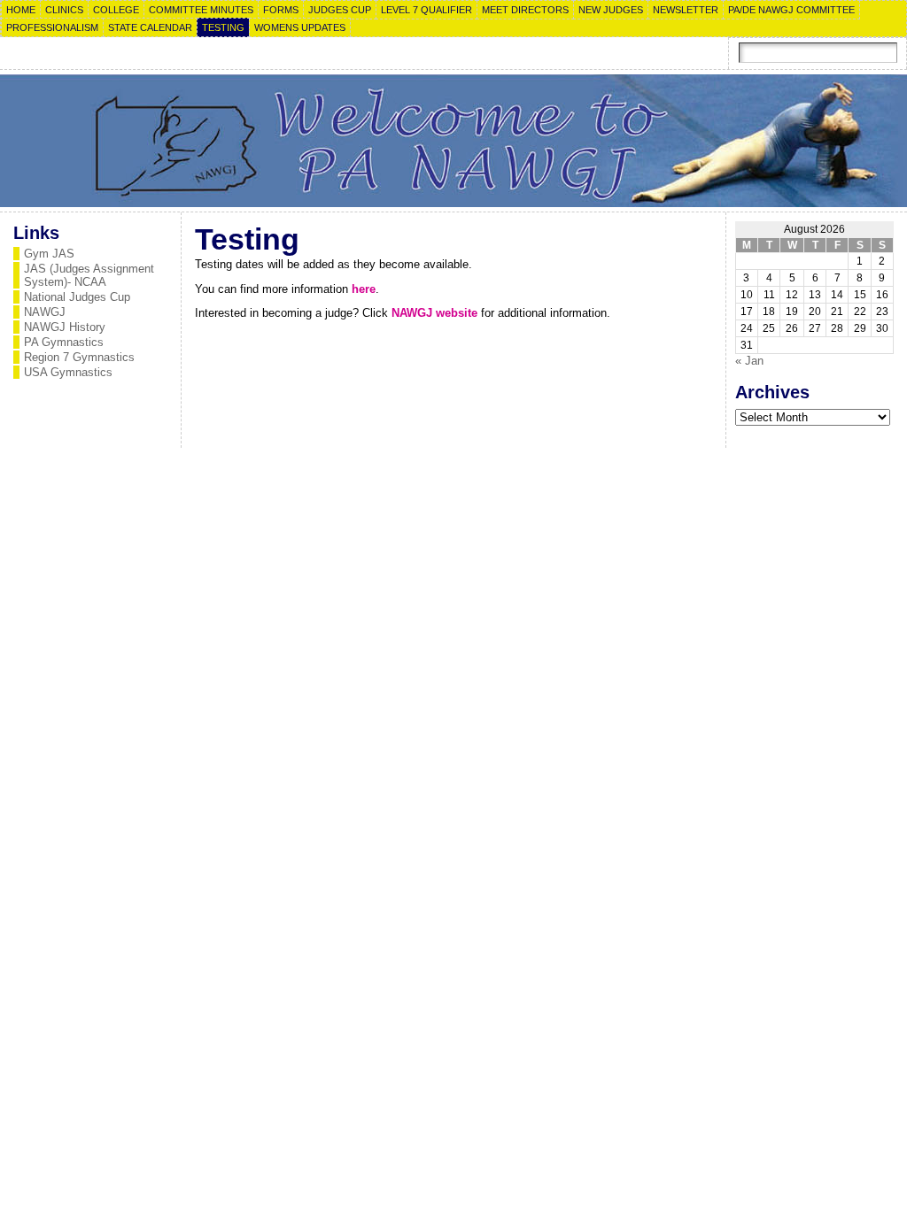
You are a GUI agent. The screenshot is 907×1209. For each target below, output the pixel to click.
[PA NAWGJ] (453, 140)
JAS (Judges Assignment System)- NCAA (89, 275)
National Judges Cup (77, 297)
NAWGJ (45, 312)
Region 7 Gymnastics (79, 357)
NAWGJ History (64, 327)
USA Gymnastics (68, 372)
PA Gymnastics (64, 342)
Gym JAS (49, 253)
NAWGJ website (434, 313)
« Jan (749, 360)
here (364, 289)
